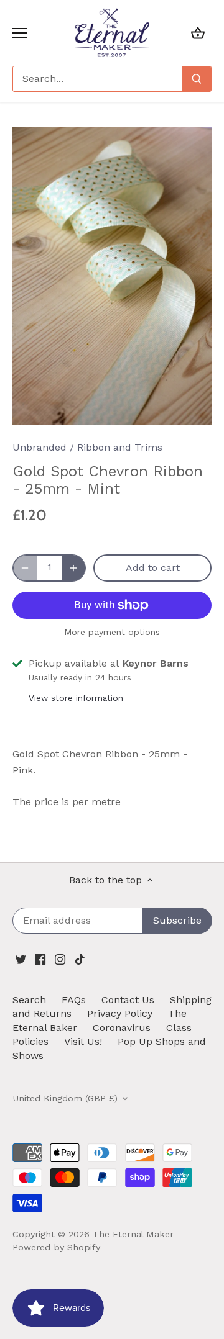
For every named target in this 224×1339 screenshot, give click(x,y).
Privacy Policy (119, 1013)
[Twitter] (21, 958)
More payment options (112, 632)
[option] (112, 276)
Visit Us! (83, 1041)
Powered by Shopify (56, 1247)
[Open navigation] (19, 33)
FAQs (74, 1000)
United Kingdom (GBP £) (65, 1098)
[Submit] (196, 78)
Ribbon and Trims (119, 447)
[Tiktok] (80, 958)
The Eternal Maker (133, 1234)
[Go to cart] (197, 33)
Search (29, 1000)
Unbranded (39, 447)
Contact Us (127, 1000)
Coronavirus (122, 1028)
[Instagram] (60, 958)
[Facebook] (40, 958)
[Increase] (73, 568)
